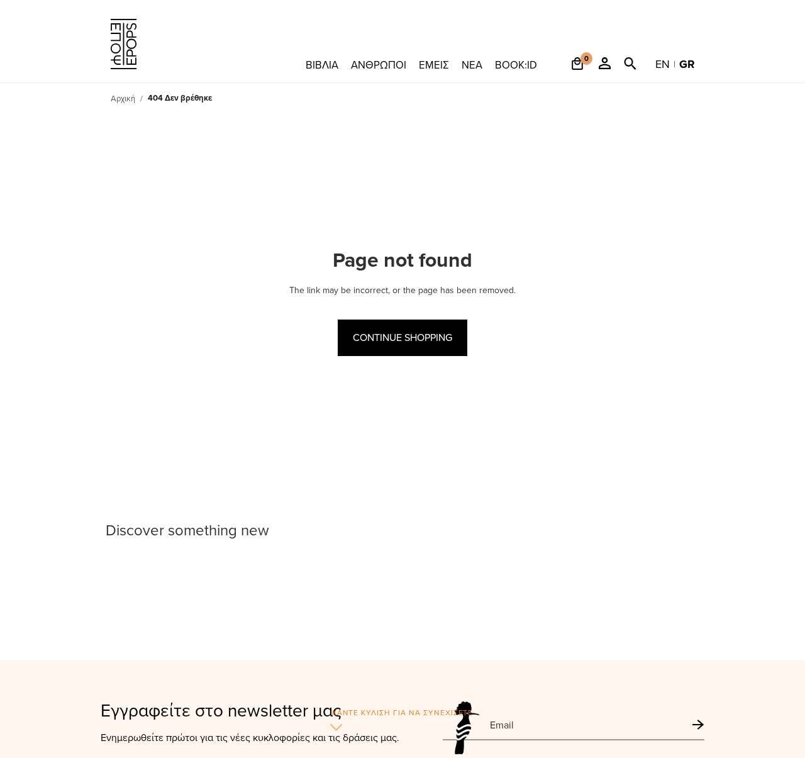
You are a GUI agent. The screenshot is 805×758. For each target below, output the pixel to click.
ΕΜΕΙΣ (434, 64)
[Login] (605, 70)
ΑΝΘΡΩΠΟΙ (378, 64)
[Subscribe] (698, 725)
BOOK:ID (516, 64)
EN (662, 64)
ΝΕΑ (472, 64)
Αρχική (123, 98)
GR (687, 64)
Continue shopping (402, 337)
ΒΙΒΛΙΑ (322, 64)
